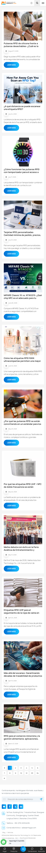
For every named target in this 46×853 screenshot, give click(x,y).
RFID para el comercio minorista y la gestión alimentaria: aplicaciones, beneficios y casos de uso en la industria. (22, 737)
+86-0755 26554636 (22, 823)
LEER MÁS (11, 65)
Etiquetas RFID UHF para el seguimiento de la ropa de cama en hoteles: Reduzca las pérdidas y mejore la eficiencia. (21, 611)
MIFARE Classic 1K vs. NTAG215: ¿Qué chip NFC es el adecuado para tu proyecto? (23, 296)
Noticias (10, 832)
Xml (16, 838)
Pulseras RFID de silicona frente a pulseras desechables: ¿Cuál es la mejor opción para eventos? (21, 45)
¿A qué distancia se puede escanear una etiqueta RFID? (22, 107)
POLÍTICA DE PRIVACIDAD (28, 838)
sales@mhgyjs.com (29, 827)
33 (32, 773)
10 (21, 773)
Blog (3, 832)
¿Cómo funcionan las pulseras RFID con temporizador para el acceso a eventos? (22, 171)
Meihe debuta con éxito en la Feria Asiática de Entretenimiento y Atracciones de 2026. (21, 548)
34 (38, 773)
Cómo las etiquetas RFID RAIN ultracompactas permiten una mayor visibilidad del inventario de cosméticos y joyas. (22, 359)
